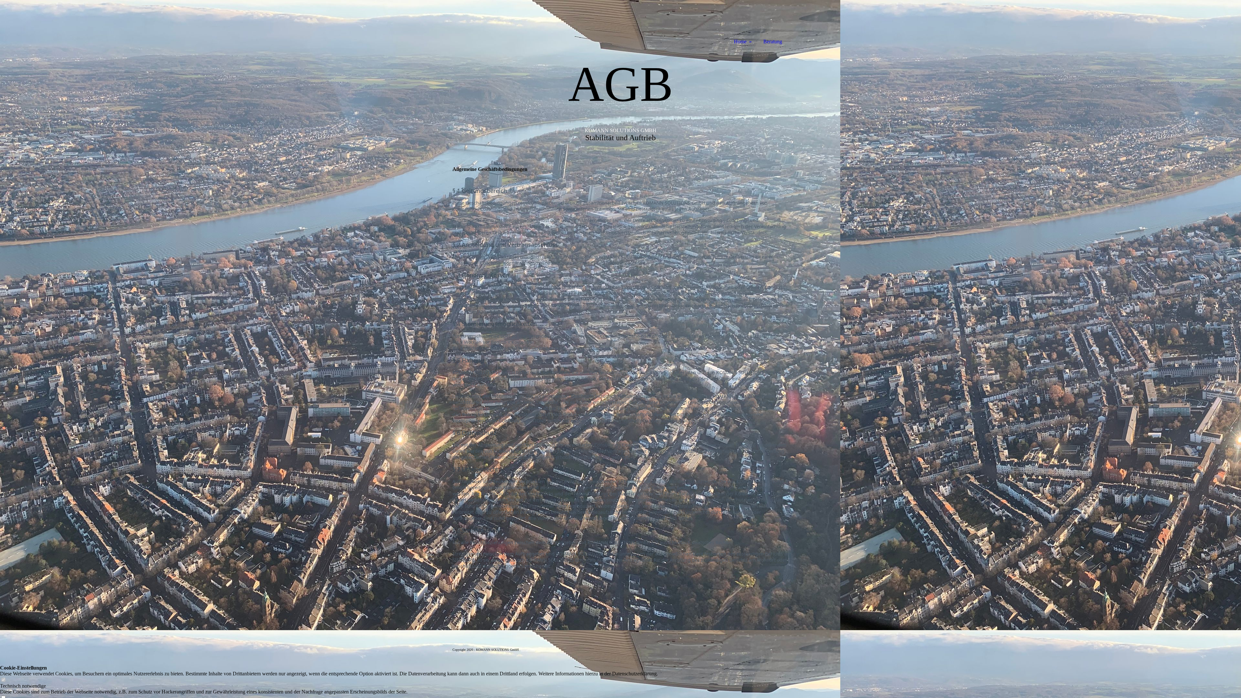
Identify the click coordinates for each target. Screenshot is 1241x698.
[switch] (3, 680)
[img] (481, 23)
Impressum (528, 649)
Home (740, 41)
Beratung (772, 41)
